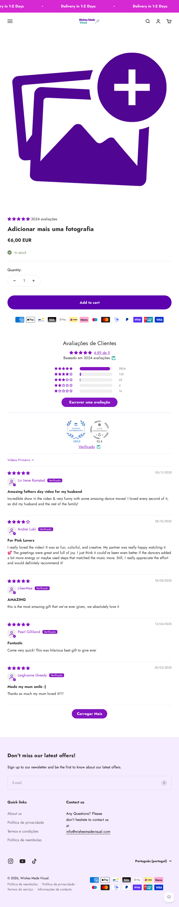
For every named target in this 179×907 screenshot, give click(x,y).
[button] (19, 219)
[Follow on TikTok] (34, 861)
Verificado (87, 446)
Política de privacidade (25, 822)
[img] (18, 473)
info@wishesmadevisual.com (88, 831)
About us (14, 813)
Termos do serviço (20, 889)
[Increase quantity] (33, 280)
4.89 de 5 (102, 352)
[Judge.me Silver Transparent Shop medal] (99, 429)
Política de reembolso (24, 840)
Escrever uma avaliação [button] (89, 402)
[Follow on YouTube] (22, 861)
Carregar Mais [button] (89, 713)
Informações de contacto (55, 889)
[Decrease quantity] (14, 280)
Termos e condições (22, 831)
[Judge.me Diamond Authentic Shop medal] (76, 429)
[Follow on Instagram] (10, 861)
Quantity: (14, 270)
